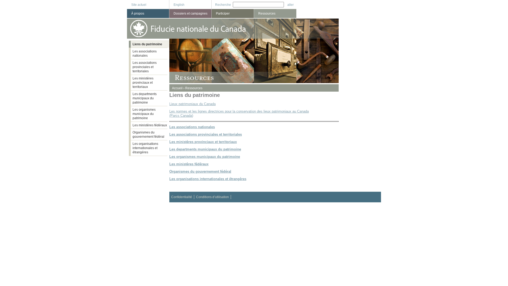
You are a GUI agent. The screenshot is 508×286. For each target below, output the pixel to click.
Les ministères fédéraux (150, 125)
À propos (137, 13)
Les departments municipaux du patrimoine (145, 98)
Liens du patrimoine (147, 44)
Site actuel (138, 5)
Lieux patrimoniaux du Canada (192, 104)
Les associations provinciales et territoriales (145, 67)
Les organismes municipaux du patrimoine (144, 114)
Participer (223, 13)
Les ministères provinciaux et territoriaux (143, 83)
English (179, 5)
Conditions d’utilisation (212, 197)
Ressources (193, 88)
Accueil (177, 88)
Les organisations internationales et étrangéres (145, 148)
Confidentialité (181, 197)
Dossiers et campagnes (190, 13)
